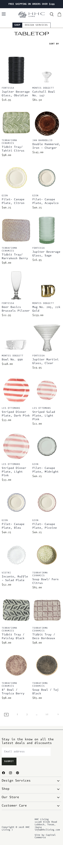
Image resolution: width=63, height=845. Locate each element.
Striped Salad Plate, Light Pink (43, 416)
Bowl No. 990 (12, 359)
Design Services (36, 25)
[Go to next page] (58, 714)
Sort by (54, 44)
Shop (17, 25)
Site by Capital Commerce (45, 836)
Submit (9, 761)
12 (47, 714)
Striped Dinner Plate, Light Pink (14, 472)
